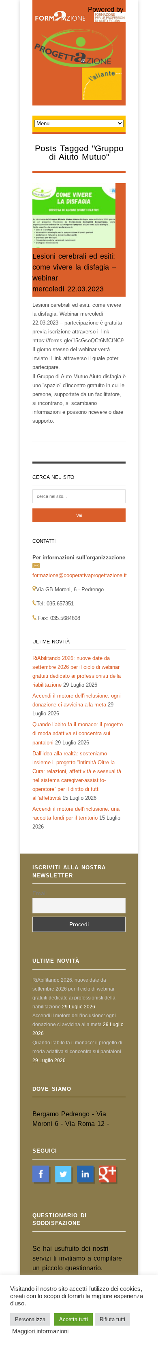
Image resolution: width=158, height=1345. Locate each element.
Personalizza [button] (30, 1319)
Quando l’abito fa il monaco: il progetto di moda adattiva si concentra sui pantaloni (77, 733)
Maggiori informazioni (40, 1331)
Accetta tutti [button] (73, 1319)
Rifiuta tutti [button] (112, 1319)
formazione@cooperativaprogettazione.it (79, 575)
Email (39, 893)
